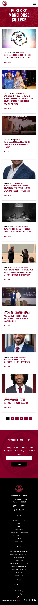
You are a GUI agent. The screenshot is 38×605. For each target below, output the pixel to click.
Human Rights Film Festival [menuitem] (19, 563)
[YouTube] (32, 600)
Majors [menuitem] (19, 523)
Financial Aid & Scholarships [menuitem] (19, 532)
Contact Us (20, 510)
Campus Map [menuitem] (19, 560)
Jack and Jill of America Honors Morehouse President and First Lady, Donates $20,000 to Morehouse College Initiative (19, 100)
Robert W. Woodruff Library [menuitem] (19, 551)
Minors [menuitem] (19, 526)
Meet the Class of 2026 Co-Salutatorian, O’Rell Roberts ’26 (17, 361)
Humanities (20, 53)
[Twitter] (29, 600)
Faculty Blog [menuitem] (19, 591)
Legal (18, 600)
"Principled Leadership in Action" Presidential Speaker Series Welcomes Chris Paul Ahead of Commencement (17, 317)
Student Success (20, 357)
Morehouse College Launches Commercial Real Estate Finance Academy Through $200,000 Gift (17, 188)
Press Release (21, 93)
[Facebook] (24, 600)
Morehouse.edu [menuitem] (19, 585)
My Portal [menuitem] (19, 597)
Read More (7, 62)
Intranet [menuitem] (19, 588)
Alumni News (18, 183)
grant (17, 140)
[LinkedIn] (35, 600)
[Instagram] (26, 600)
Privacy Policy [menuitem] (19, 541)
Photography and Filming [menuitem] (19, 569)
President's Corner (21, 311)
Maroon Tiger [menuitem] (19, 594)
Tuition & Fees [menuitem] (19, 529)
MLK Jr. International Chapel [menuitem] (19, 554)
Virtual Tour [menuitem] (19, 572)
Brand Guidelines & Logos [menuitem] (19, 566)
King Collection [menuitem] (19, 557)
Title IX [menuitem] (19, 538)
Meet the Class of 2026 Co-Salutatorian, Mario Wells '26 (16, 401)
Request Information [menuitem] (19, 535)
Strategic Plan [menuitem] (19, 575)
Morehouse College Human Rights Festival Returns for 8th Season (17, 56)
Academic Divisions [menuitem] (19, 520)
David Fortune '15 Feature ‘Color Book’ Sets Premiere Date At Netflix (18, 230)
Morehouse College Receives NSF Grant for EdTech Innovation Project (17, 145)
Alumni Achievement (21, 227)
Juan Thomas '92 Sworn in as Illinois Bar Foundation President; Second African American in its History (19, 272)
